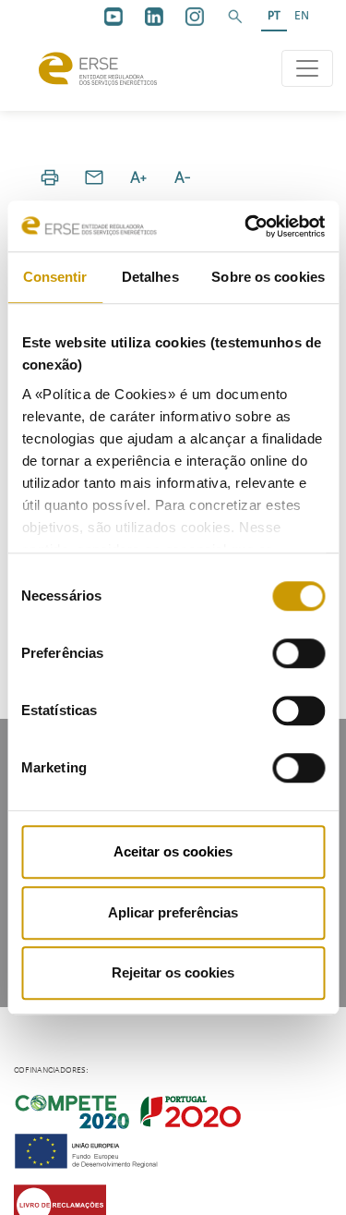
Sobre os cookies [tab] (268, 277)
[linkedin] (154, 16)
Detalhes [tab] (150, 277)
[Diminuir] (183, 177)
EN (301, 16)
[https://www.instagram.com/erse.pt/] (194, 16)
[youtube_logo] (113, 16)
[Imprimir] (50, 177)
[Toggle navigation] (307, 68)
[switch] (298, 653)
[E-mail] (94, 177)
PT (274, 16)
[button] (235, 16)
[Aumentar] (138, 177)
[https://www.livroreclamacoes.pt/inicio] (60, 1204)
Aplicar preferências (173, 912)
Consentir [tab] (55, 277)
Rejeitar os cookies (173, 972)
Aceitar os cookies (173, 851)
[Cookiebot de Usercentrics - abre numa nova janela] (246, 226)
